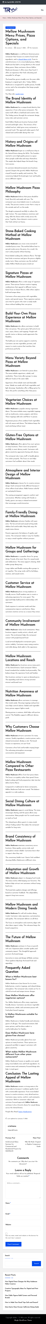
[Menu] (42, 10)
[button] (13, 1130)
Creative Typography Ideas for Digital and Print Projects (21, 1290)
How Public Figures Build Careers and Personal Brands (21, 1296)
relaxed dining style (24, 59)
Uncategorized (10, 27)
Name (8, 1203)
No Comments (34, 48)
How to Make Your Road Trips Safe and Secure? (21, 1302)
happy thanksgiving (25, 1112)
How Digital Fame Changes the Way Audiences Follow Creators (21, 1283)
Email (7, 1214)
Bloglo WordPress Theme (23, 1320)
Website (8, 1224)
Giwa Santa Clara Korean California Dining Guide (22, 1307)
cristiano (12, 1126)
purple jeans (20, 94)
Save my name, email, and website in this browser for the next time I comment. (21, 1237)
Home (4, 18)
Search (7, 1255)
